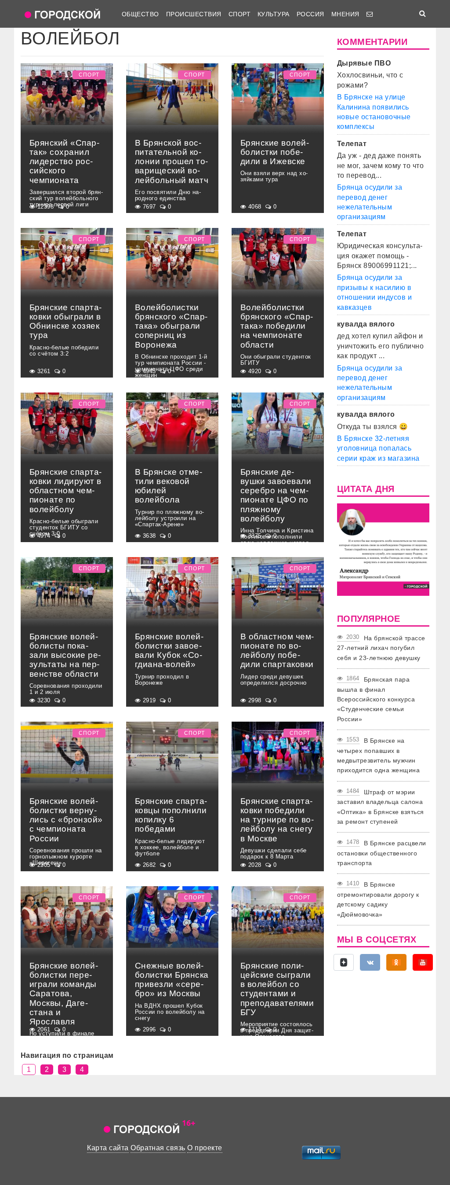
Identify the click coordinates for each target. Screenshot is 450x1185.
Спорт (239, 14)
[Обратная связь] (369, 14)
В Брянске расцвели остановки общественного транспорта (381, 853)
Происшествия (193, 14)
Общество (140, 14)
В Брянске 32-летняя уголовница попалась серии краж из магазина (378, 448)
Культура (274, 14)
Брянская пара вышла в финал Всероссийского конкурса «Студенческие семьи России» (376, 699)
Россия (310, 14)
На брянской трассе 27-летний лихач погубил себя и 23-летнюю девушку (381, 648)
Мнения (345, 14)
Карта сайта (107, 1148)
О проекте (204, 1148)
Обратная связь (158, 1148)
